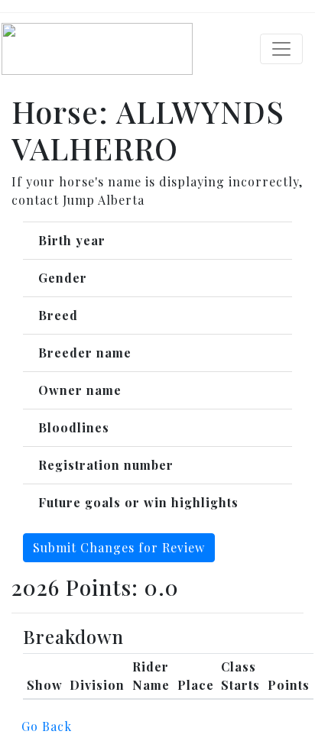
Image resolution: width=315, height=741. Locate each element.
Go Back (46, 726)
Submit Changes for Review (119, 547)
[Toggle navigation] (281, 49)
